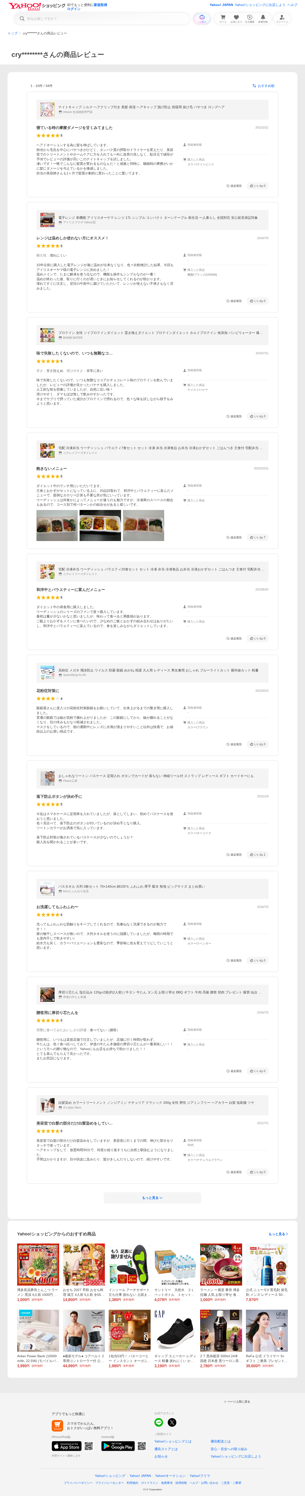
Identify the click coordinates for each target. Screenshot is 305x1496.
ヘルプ (292, 5)
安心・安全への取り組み (229, 1449)
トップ (13, 33)
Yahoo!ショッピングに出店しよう (260, 5)
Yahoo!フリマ (200, 1476)
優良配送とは (221, 1441)
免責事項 (167, 1483)
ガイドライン (149, 1483)
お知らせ (161, 1456)
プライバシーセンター (109, 1483)
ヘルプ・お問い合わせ (204, 1483)
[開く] (57, 525)
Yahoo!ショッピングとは (173, 1441)
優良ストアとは (166, 1449)
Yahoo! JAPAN (221, 5)
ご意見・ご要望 (231, 1483)
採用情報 (181, 1483)
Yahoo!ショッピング (110, 1476)
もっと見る (277, 1234)
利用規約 (132, 1483)
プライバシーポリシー (78, 1483)
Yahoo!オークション (170, 1476)
